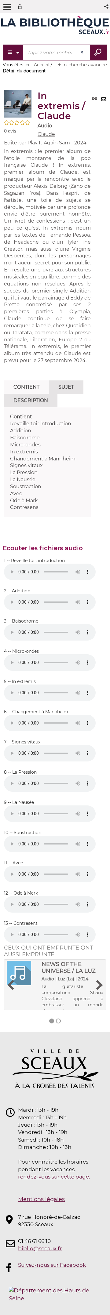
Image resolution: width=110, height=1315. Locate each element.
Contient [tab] (26, 387)
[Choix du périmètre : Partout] (13, 52)
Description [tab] (30, 400)
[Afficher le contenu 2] (58, 1021)
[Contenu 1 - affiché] (51, 1021)
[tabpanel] (47, 462)
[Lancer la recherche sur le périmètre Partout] (98, 52)
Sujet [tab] (66, 387)
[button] (107, 6)
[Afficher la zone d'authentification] (21, 6)
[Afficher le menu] (7, 7)
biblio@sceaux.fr (40, 1248)
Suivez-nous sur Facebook (52, 1265)
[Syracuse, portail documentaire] (55, 27)
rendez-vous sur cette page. (54, 1177)
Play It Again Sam (49, 143)
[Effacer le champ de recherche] (82, 52)
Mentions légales (41, 1199)
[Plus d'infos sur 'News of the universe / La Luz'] (22, 973)
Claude (46, 134)
